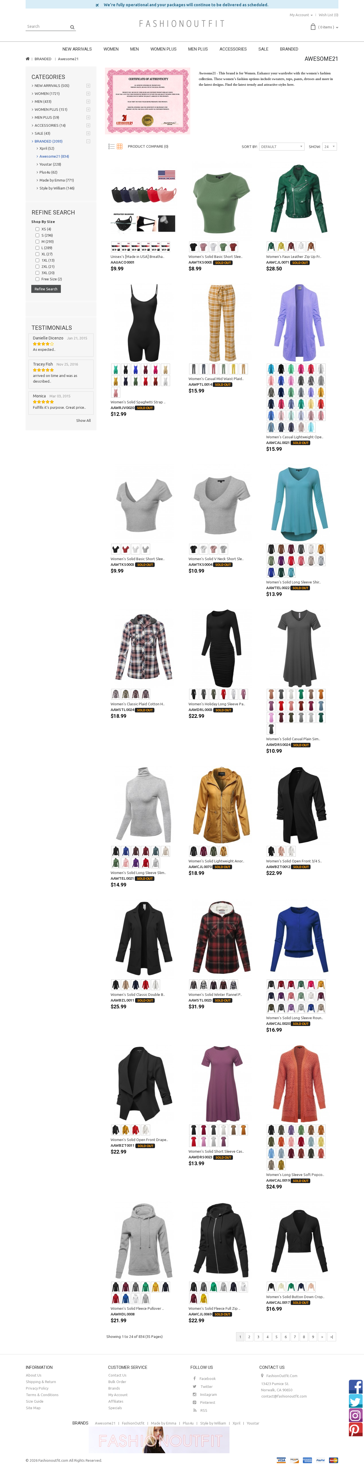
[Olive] (145, 246)
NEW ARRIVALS (77, 49)
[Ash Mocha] (271, 1165)
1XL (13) (48, 260)
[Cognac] (311, 246)
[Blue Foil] (291, 404)
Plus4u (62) (48, 172)
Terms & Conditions (42, 1395)
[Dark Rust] (301, 1153)
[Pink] (125, 863)
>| (331, 1337)
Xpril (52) (47, 148)
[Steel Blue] (311, 1141)
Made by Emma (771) (57, 180)
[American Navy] (271, 404)
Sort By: (250, 147)
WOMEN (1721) (47, 93)
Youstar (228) (50, 164)
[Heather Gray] (223, 1287)
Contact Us (117, 1375)
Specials (115, 1408)
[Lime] (281, 246)
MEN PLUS (198, 49)
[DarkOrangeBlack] (223, 984)
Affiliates (115, 1401)
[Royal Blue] (281, 380)
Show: (315, 147)
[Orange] (281, 1141)
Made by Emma (163, 1423)
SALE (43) (42, 133)
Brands (114, 1388)
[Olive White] (223, 369)
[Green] (271, 246)
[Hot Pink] (155, 369)
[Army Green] (223, 246)
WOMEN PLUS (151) (51, 109)
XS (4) (46, 229)
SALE (263, 49)
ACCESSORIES (233, 49)
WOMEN (111, 49)
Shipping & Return (41, 1382)
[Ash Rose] (321, 1153)
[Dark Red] (291, 984)
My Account (118, 1395)
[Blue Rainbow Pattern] (291, 427)
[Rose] (165, 246)
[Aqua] (271, 369)
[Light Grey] (321, 560)
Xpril (236, 1423)
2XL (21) (48, 266)
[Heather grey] (321, 380)
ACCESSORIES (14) (50, 125)
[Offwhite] (321, 369)
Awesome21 (68, 59)
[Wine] (311, 705)
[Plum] (321, 996)
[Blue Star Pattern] (281, 427)
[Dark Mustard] (223, 851)
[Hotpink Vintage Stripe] (281, 415)
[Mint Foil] (301, 404)
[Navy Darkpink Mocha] (115, 694)
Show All (83, 420)
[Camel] (271, 694)
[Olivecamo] (271, 392)
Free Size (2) (52, 279)
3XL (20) (48, 273)
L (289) (47, 248)
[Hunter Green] (281, 572)
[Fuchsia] (301, 369)
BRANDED (289, 49)
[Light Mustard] (281, 1165)
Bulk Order (117, 1382)
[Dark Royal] (311, 1008)
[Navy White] (203, 369)
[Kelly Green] (301, 694)
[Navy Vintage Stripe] (301, 415)
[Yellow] (321, 1141)
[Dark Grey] (301, 717)
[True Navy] (281, 392)
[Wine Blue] (213, 984)
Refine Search (46, 289)
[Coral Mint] (291, 369)
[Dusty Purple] (223, 1141)
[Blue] (135, 369)
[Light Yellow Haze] (311, 404)
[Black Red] (193, 984)
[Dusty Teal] (291, 572)
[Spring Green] (291, 392)
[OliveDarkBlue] (233, 984)
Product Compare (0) (148, 146)
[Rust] (155, 380)
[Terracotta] (233, 246)
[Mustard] (115, 380)
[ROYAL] (271, 572)
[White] (213, 246)
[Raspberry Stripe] (311, 415)
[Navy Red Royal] (145, 694)
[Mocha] (311, 694)
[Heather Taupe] (321, 1008)
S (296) (47, 235)
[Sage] (301, 996)
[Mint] (115, 369)
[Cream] (165, 851)
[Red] (155, 246)
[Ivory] (311, 549)
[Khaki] (165, 369)
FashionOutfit (133, 1423)
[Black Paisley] (311, 380)
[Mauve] (115, 392)
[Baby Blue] (271, 1153)
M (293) (48, 241)
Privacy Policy (37, 1388)
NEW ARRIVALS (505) (52, 85)
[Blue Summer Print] (271, 427)
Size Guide (35, 1401)
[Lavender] (291, 1130)
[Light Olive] (301, 1130)
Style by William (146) (57, 188)
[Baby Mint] (311, 427)
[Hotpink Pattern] (281, 404)
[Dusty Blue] (321, 705)
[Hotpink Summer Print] (321, 415)
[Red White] (213, 369)
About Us (34, 1375)
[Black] (115, 246)
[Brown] (281, 549)
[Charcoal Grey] (301, 380)
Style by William (213, 1423)
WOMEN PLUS (163, 49)
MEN (134, 49)
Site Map (33, 1408)
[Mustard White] (233, 369)
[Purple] (281, 560)
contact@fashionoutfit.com (284, 1396)
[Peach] (271, 380)
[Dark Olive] (291, 717)
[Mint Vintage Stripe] (291, 415)
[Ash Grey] (271, 729)
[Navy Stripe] (301, 392)
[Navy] (135, 246)
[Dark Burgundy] (281, 717)
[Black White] (193, 369)
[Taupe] (311, 560)
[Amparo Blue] (271, 415)
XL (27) (47, 254)
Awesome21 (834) (54, 156)
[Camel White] (243, 369)
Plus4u (188, 1423)
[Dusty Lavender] (291, 1008)
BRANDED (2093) (49, 141)
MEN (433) (43, 101)
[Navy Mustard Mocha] (125, 694)
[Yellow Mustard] (321, 392)
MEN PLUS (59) (47, 117)
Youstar (253, 1423)
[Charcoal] (125, 246)
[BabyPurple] (311, 392)
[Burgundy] (145, 369)
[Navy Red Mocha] (135, 694)
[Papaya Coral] (321, 404)
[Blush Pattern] (301, 427)
